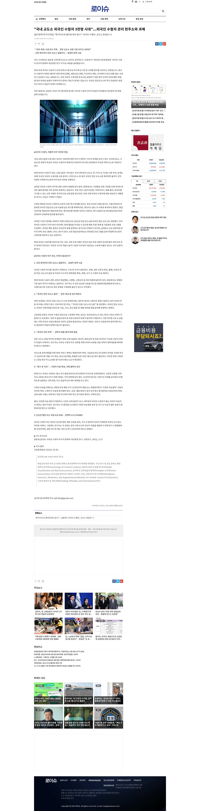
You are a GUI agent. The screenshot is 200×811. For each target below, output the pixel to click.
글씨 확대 (39, 43)
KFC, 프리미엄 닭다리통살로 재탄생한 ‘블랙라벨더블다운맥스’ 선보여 (57, 660)
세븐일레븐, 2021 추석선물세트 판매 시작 (48, 663)
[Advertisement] (57, 557)
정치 (88, 19)
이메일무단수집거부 (124, 780)
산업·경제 (104, 19)
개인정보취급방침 (95, 780)
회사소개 (148, 2)
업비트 (148, 181)
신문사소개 (63, 780)
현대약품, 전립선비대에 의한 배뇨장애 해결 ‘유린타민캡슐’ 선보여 (56, 654)
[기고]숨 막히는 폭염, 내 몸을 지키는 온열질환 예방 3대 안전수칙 (154, 239)
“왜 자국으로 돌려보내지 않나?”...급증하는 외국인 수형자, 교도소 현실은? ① (64, 518)
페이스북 (157, 43)
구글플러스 (164, 43)
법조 (56, 19)
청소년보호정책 (109, 780)
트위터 (160, 43)
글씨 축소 (35, 43)
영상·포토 (139, 19)
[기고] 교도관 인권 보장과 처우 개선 (153, 217)
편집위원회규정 (109, 786)
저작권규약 (137, 780)
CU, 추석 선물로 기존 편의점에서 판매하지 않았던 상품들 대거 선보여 (57, 666)
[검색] (164, 11)
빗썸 (137, 181)
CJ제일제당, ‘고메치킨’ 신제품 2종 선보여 (48, 657)
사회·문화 (72, 19)
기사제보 (73, 780)
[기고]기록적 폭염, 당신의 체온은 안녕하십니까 (154, 229)
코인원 (160, 181)
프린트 (43, 43)
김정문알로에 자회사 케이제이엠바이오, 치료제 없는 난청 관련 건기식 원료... (59, 652)
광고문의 (83, 780)
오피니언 (121, 19)
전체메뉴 (42, 19)
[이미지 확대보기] (114, 102)
